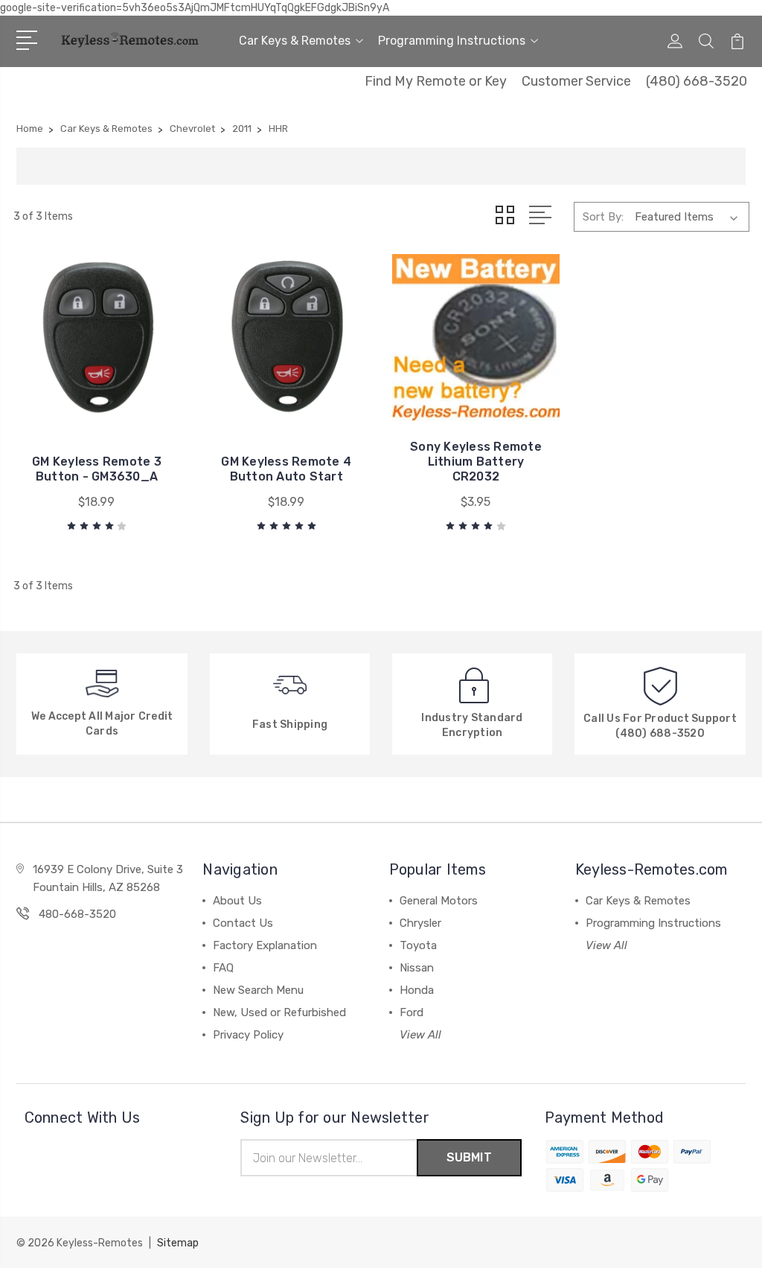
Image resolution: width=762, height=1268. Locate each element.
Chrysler (420, 923)
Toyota (418, 945)
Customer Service (576, 81)
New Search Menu (258, 990)
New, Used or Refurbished (279, 1012)
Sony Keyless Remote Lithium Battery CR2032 (476, 462)
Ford (411, 1012)
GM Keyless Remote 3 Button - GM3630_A (96, 469)
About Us (237, 900)
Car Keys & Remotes (294, 41)
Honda (417, 990)
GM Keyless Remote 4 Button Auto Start (286, 469)
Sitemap (178, 1243)
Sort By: (603, 217)
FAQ (223, 967)
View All (420, 1035)
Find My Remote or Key (436, 81)
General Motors (439, 900)
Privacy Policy (248, 1035)
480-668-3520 (77, 914)
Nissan (417, 967)
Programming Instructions (451, 41)
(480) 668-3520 (696, 81)
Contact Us (243, 923)
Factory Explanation (265, 945)
